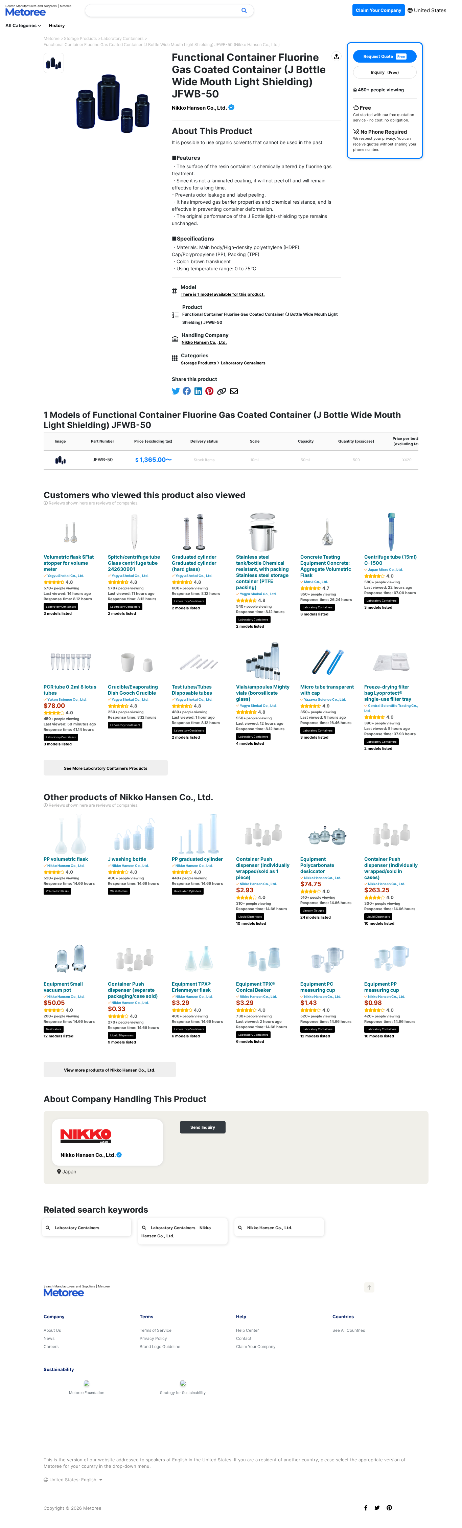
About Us (52, 1330)
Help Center (247, 1330)
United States (429, 10)
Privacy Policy (153, 1338)
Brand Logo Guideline (160, 1346)
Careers (51, 1346)
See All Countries (348, 1330)
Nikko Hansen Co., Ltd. (200, 108)
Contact (243, 1338)
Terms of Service (155, 1330)
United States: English (73, 1479)
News (49, 1338)
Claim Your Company (256, 1346)
